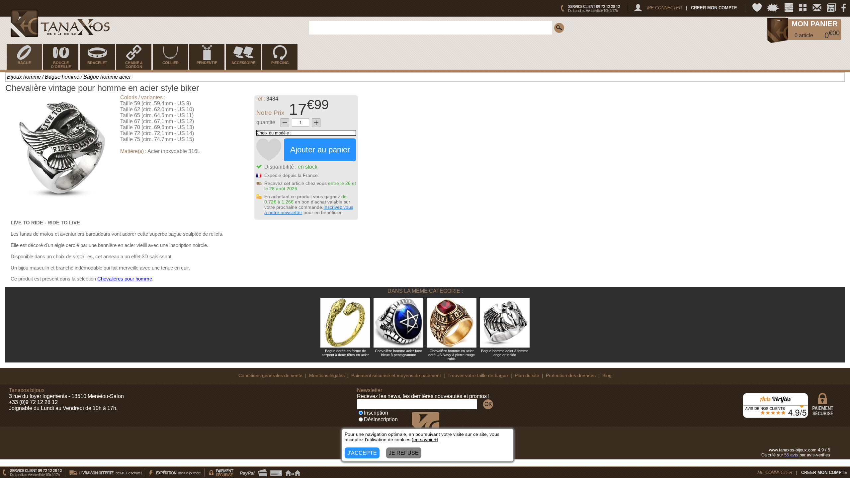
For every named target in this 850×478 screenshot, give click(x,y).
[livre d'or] (831, 7)
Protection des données (571, 375)
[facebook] (843, 7)
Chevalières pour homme (124, 278)
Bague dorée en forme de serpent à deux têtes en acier (345, 353)
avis (791, 454)
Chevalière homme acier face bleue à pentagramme (398, 353)
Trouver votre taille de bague (478, 375)
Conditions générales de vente (270, 375)
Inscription (376, 413)
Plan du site (527, 375)
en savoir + (425, 439)
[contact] (816, 7)
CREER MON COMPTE (714, 7)
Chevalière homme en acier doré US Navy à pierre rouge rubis (451, 355)
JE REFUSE (404, 453)
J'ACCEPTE (362, 453)
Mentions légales (327, 375)
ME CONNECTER (664, 7)
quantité (265, 122)
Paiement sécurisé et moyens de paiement (396, 375)
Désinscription (381, 419)
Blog (607, 375)
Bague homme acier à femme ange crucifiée (504, 353)
